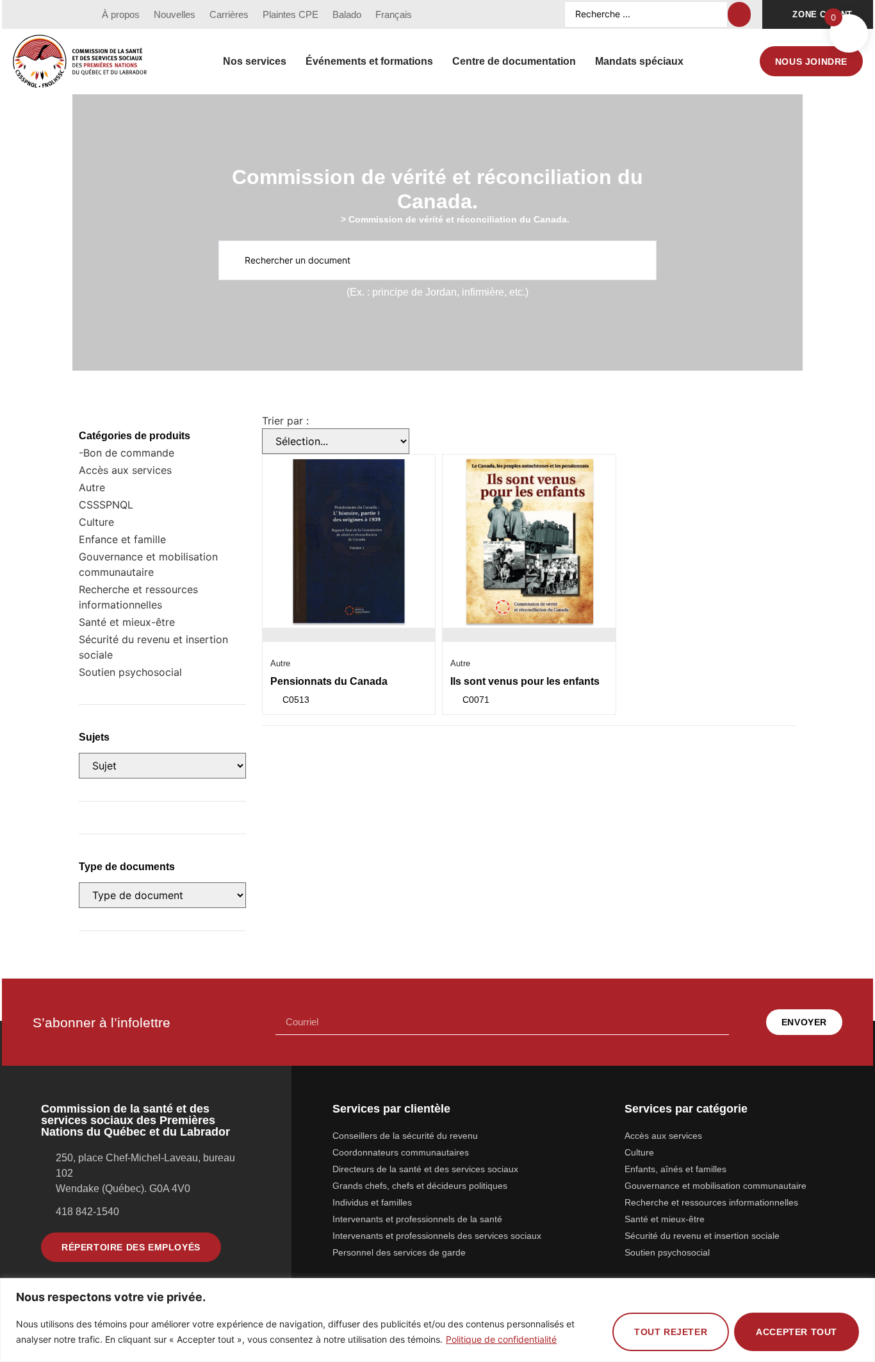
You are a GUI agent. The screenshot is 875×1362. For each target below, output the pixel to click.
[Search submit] (739, 14)
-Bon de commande (126, 452)
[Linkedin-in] (70, 14)
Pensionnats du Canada (329, 681)
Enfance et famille (122, 539)
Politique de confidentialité (501, 1339)
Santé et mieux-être (665, 1219)
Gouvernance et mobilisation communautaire (148, 564)
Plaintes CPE (290, 14)
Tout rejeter (670, 1332)
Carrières (229, 14)
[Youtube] (46, 14)
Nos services (254, 61)
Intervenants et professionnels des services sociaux (436, 1236)
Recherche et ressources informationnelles (138, 597)
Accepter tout (796, 1332)
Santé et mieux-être (127, 622)
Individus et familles (372, 1202)
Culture (96, 522)
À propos (121, 14)
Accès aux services (125, 470)
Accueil (322, 219)
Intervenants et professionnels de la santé (417, 1219)
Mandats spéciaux (639, 61)
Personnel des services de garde (399, 1252)
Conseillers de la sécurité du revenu (405, 1136)
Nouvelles (174, 14)
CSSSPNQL (106, 504)
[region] (437, 1320)
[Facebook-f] (22, 14)
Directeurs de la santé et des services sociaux (425, 1169)
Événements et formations (369, 61)
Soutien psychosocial (130, 672)
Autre (92, 487)
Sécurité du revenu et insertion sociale (153, 647)
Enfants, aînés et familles (675, 1169)
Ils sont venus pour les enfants (525, 681)
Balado (346, 14)
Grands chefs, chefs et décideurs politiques (419, 1186)
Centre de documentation (514, 61)
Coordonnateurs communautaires (400, 1152)
